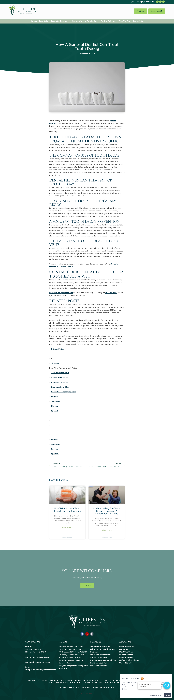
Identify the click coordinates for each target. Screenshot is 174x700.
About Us (123, 649)
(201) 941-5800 (43, 657)
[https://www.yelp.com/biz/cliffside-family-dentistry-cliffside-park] (163, 2)
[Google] (92, 634)
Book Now (155, 11)
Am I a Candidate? (98, 657)
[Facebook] (82, 634)
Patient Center (126, 655)
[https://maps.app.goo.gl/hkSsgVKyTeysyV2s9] (160, 2)
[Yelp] (87, 634)
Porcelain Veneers (98, 666)
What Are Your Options (100, 655)
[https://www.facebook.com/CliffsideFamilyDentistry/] (157, 2)
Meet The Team (126, 652)
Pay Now (140, 11)
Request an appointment (61, 293)
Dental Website (68, 687)
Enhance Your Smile (99, 663)
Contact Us (138, 21)
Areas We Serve (87, 694)
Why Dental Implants (100, 646)
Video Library (125, 663)
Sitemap (55, 363)
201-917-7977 (111, 293)
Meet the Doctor (126, 646)
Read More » (67, 527)
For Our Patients (108, 21)
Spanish (55, 411)
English (54, 397)
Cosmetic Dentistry (59, 21)
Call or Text (142, 2)
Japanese (55, 401)
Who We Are (124, 21)
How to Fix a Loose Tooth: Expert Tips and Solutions (67, 509)
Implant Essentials (39, 21)
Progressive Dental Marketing (97, 687)
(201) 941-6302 (43, 662)
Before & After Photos (129, 660)
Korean (54, 406)
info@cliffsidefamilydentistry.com (40, 670)
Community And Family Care (84, 21)
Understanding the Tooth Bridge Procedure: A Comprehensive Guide (106, 511)
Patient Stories (126, 657)
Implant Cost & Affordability (103, 660)
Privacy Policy (57, 349)
